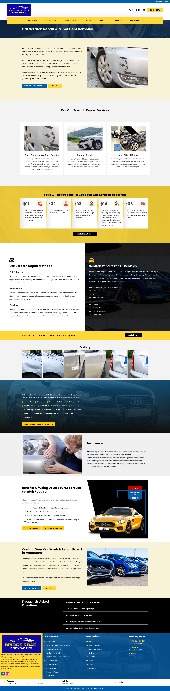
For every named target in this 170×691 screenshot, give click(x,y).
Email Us (121, 682)
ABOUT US (118, 20)
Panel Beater (32, 20)
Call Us (65, 681)
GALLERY (103, 20)
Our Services (51, 20)
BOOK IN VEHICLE (71, 20)
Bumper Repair (85, 155)
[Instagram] (7, 673)
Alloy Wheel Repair (128, 155)
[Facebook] (3, 673)
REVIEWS (89, 20)
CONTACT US (134, 20)
